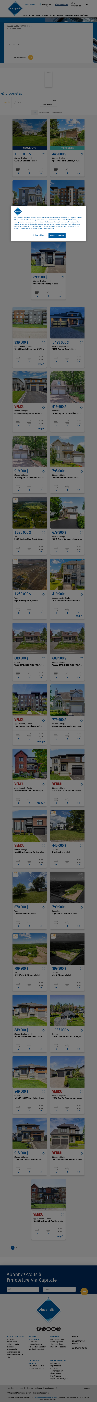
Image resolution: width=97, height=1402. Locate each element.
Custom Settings (38, 235)
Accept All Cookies (57, 235)
